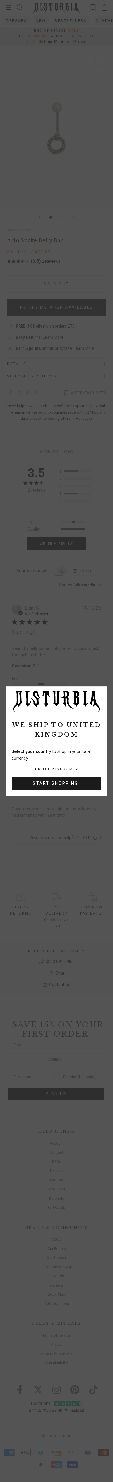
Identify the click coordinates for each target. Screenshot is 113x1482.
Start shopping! (56, 783)
